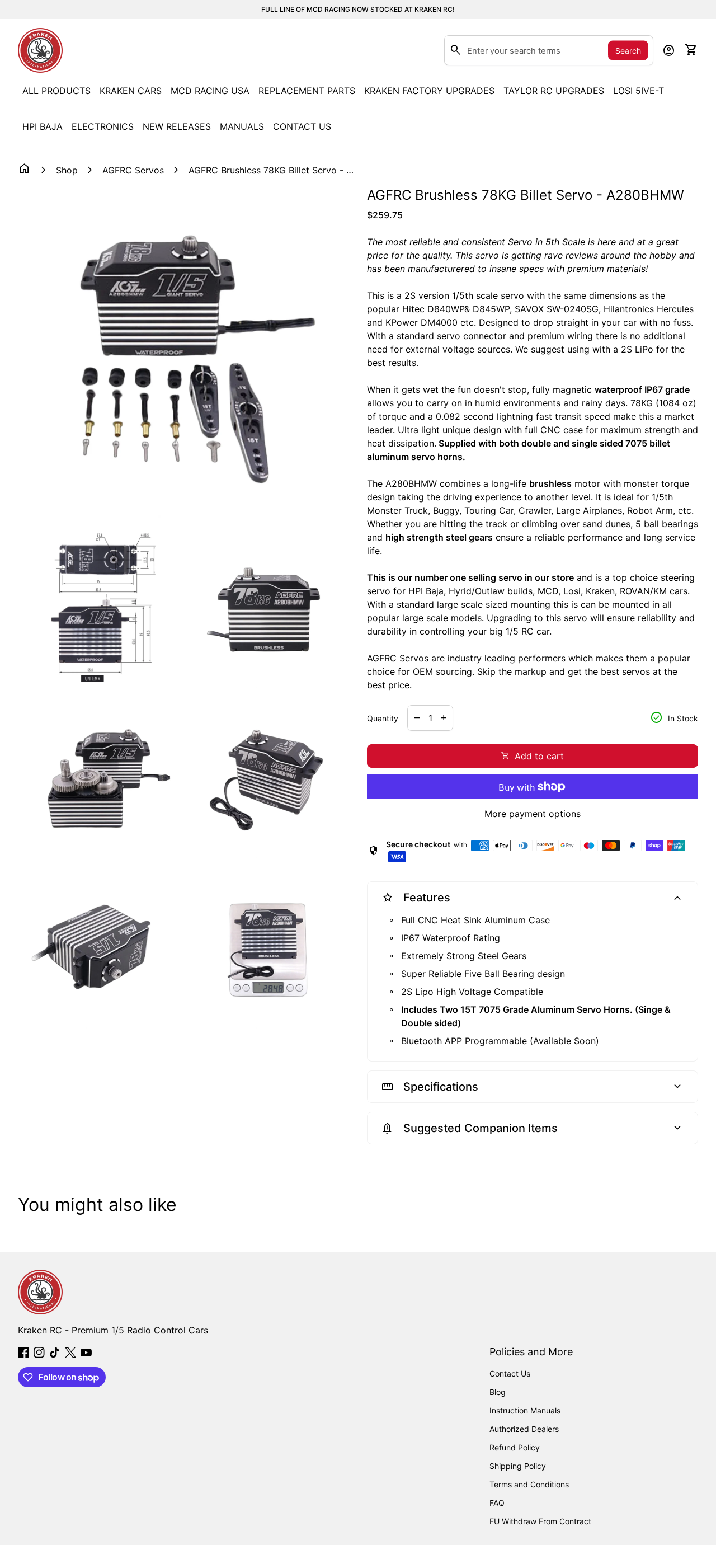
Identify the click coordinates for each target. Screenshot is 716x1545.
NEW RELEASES (177, 126)
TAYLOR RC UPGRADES (553, 90)
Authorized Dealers (524, 1429)
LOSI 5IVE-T (638, 90)
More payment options (532, 813)
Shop (67, 170)
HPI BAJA (42, 126)
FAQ (497, 1503)
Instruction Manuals (524, 1410)
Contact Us (509, 1373)
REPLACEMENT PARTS (306, 90)
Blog (497, 1392)
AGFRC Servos (133, 170)
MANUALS (242, 126)
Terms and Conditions (529, 1484)
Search (628, 50)
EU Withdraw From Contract (540, 1521)
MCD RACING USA (210, 90)
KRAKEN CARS (131, 90)
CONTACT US (302, 126)
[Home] (40, 49)
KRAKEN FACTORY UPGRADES (429, 90)
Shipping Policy (517, 1466)
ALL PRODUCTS (56, 90)
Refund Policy (514, 1447)
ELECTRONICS (103, 126)
